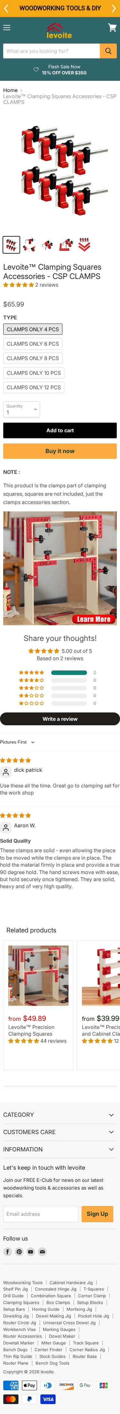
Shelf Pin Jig (15, 1289)
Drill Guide (13, 1295)
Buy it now (60, 451)
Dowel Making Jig (53, 1315)
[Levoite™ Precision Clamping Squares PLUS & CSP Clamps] (60, 623)
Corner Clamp (92, 1295)
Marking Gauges (59, 1329)
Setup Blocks (90, 1302)
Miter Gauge (53, 1342)
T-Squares (94, 1289)
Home (10, 90)
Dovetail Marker (18, 1342)
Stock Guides (52, 1356)
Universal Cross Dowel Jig (69, 1322)
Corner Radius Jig (87, 1349)
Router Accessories (22, 1336)
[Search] (108, 51)
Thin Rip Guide (17, 1356)
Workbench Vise (19, 1329)
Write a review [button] (60, 719)
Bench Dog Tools (52, 1363)
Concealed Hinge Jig (55, 1289)
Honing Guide (46, 1309)
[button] (19, 285)
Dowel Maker (62, 1336)
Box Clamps (58, 1302)
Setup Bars (14, 1309)
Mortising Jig (79, 1309)
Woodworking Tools (23, 1282)
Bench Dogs (15, 1349)
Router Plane (15, 1363)
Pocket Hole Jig (93, 1315)
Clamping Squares (21, 1302)
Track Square (86, 1342)
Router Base (85, 1356)
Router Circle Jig (19, 1322)
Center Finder (48, 1349)
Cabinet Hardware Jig (71, 1282)
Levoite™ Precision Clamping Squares (31, 1030)
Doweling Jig (16, 1315)
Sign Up (97, 1213)
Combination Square (51, 1295)
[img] (15, 760)
